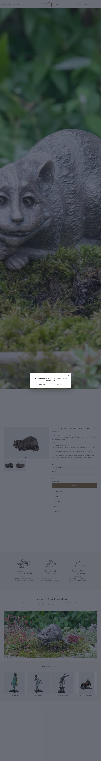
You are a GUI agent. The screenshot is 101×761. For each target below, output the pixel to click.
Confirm (58, 384)
